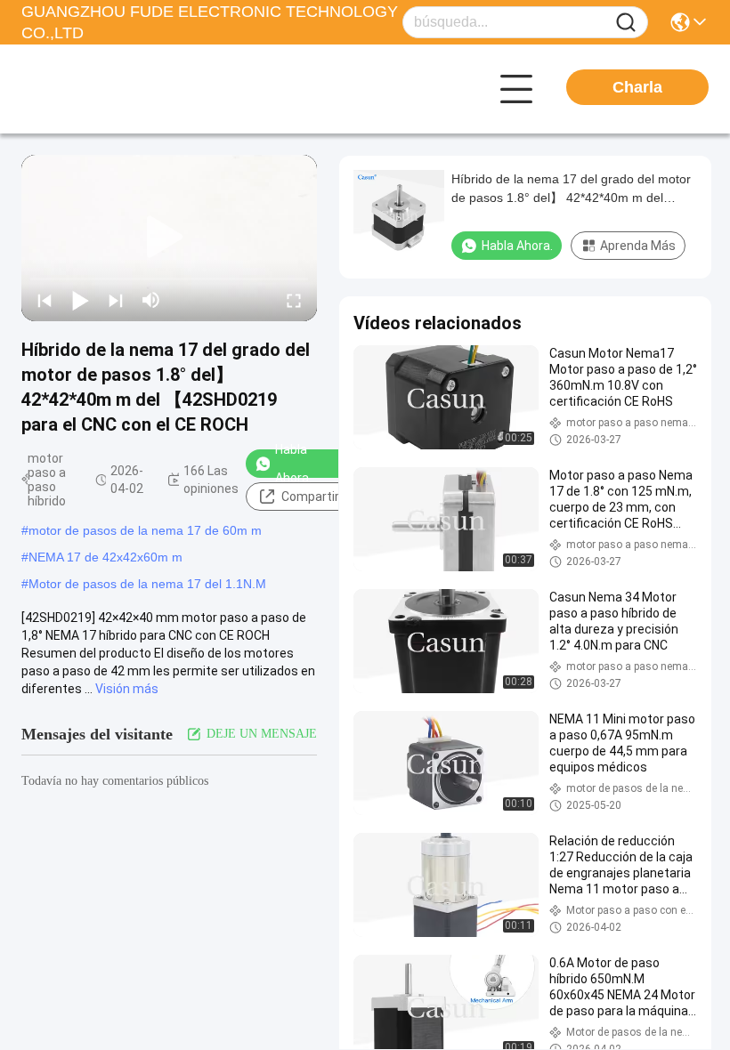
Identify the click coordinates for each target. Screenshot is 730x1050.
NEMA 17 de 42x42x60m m (105, 557)
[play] (169, 237)
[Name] (626, 23)
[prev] (44, 300)
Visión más (126, 689)
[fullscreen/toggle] (294, 300)
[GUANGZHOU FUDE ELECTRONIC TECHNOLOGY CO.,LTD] (119, 89)
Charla (637, 87)
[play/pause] (80, 300)
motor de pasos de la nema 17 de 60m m (145, 530)
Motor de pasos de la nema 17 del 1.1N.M (147, 584)
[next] (116, 300)
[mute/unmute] (151, 300)
